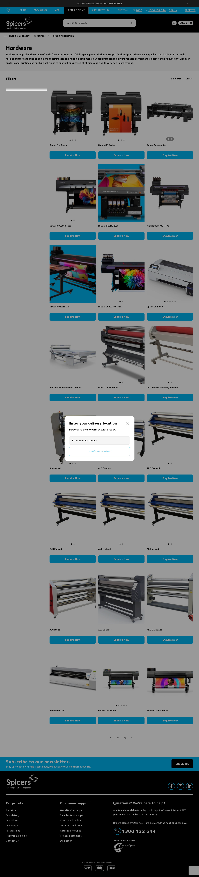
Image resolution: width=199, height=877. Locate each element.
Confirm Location (99, 451)
